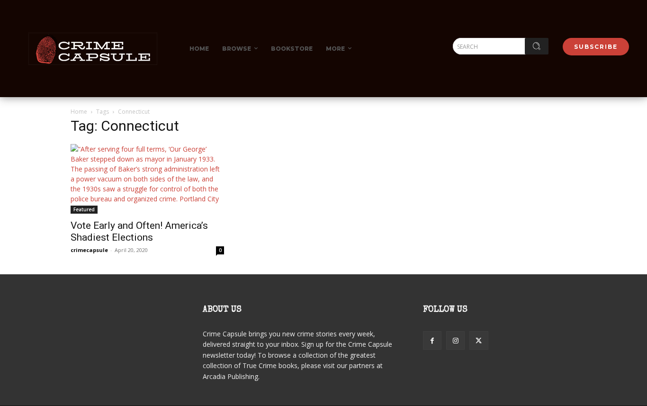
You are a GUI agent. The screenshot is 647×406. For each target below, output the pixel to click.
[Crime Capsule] (92, 49)
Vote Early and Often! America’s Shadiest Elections (139, 231)
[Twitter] (478, 340)
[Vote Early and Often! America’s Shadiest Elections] (147, 179)
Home (79, 112)
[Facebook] (432, 340)
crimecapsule (89, 249)
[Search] (536, 46)
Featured (84, 209)
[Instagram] (455, 340)
